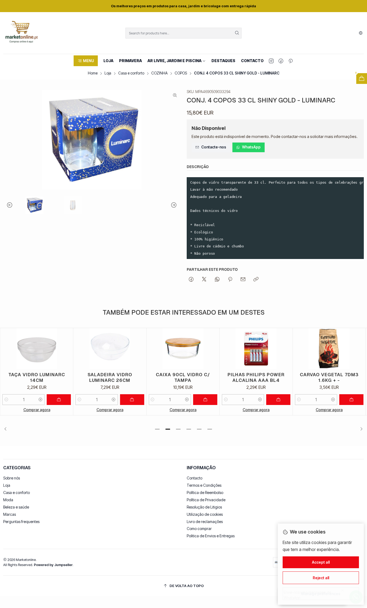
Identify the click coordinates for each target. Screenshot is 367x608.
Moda (8, 499)
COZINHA (159, 73)
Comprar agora (36, 409)
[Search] (237, 33)
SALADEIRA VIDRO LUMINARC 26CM (110, 377)
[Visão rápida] (66, 348)
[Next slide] (176, 205)
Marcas (9, 514)
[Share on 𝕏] (204, 280)
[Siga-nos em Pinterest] (290, 60)
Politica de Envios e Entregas (211, 536)
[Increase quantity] (40, 399)
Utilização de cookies (205, 514)
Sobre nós (11, 478)
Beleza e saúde (16, 507)
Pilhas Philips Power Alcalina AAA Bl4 (256, 377)
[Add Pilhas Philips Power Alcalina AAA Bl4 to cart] (278, 399)
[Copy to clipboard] (255, 280)
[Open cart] (361, 78)
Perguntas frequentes (21, 521)
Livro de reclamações (205, 521)
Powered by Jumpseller (53, 565)
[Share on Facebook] (191, 280)
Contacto (194, 478)
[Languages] (361, 33)
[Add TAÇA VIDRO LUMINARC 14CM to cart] (59, 399)
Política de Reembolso (205, 492)
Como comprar (199, 528)
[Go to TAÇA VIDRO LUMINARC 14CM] (36, 348)
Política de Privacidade (206, 499)
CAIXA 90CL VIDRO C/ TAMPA (183, 377)
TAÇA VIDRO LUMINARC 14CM (36, 377)
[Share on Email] (243, 280)
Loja (108, 73)
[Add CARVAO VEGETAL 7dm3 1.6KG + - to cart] (351, 399)
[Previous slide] (7, 205)
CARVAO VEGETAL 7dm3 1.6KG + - (329, 377)
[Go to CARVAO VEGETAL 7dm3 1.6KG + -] (329, 348)
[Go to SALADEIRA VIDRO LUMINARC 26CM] (109, 348)
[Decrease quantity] (6, 399)
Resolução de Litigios (204, 507)
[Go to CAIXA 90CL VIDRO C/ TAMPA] (182, 348)
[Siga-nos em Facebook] (281, 60)
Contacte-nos (213, 147)
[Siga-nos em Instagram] (271, 60)
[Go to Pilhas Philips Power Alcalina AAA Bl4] (256, 348)
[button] (86, 60)
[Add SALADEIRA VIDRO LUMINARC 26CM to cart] (132, 399)
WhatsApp (251, 147)
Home (93, 73)
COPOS (181, 73)
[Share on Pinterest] (230, 280)
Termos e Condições (204, 485)
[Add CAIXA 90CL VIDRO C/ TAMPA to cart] (205, 399)
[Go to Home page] (21, 33)
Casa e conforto (131, 73)
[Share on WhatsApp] (217, 280)
